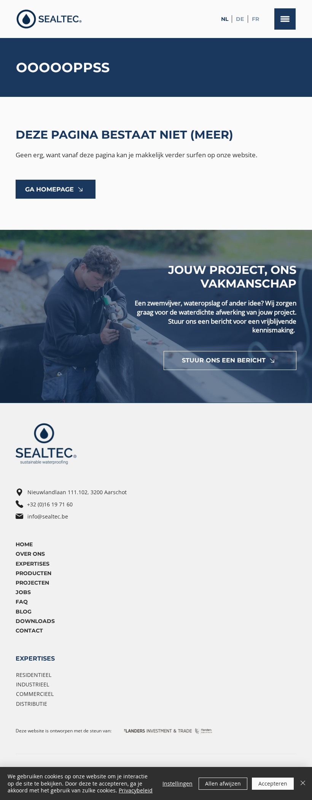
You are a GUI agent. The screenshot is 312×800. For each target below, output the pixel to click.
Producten (33, 573)
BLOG (24, 611)
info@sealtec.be (47, 516)
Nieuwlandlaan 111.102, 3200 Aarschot (77, 492)
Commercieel (35, 693)
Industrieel (32, 684)
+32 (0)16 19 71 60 (50, 504)
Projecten (32, 582)
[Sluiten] (302, 783)
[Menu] (285, 19)
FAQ (22, 601)
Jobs (23, 592)
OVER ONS (30, 553)
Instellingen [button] (177, 783)
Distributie (31, 703)
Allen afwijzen (223, 783)
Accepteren (272, 783)
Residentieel (33, 674)
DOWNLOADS (35, 621)
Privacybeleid (136, 790)
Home (24, 544)
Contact (29, 630)
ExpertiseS (32, 563)
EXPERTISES (35, 658)
